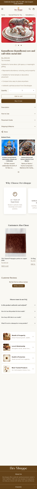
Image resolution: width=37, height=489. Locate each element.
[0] (34, 9)
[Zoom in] (32, 39)
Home (3, 15)
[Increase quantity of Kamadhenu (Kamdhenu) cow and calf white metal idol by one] (34, 90)
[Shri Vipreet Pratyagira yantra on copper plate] (15, 242)
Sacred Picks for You (15, 15)
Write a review (18, 286)
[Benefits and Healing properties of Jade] (10, 148)
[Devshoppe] (18, 9)
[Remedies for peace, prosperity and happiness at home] (27, 148)
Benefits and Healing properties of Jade (9, 158)
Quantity (4, 90)
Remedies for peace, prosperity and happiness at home (27, 159)
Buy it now (18, 101)
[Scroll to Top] (34, 479)
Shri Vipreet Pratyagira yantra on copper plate (14, 259)
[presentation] (18, 172)
